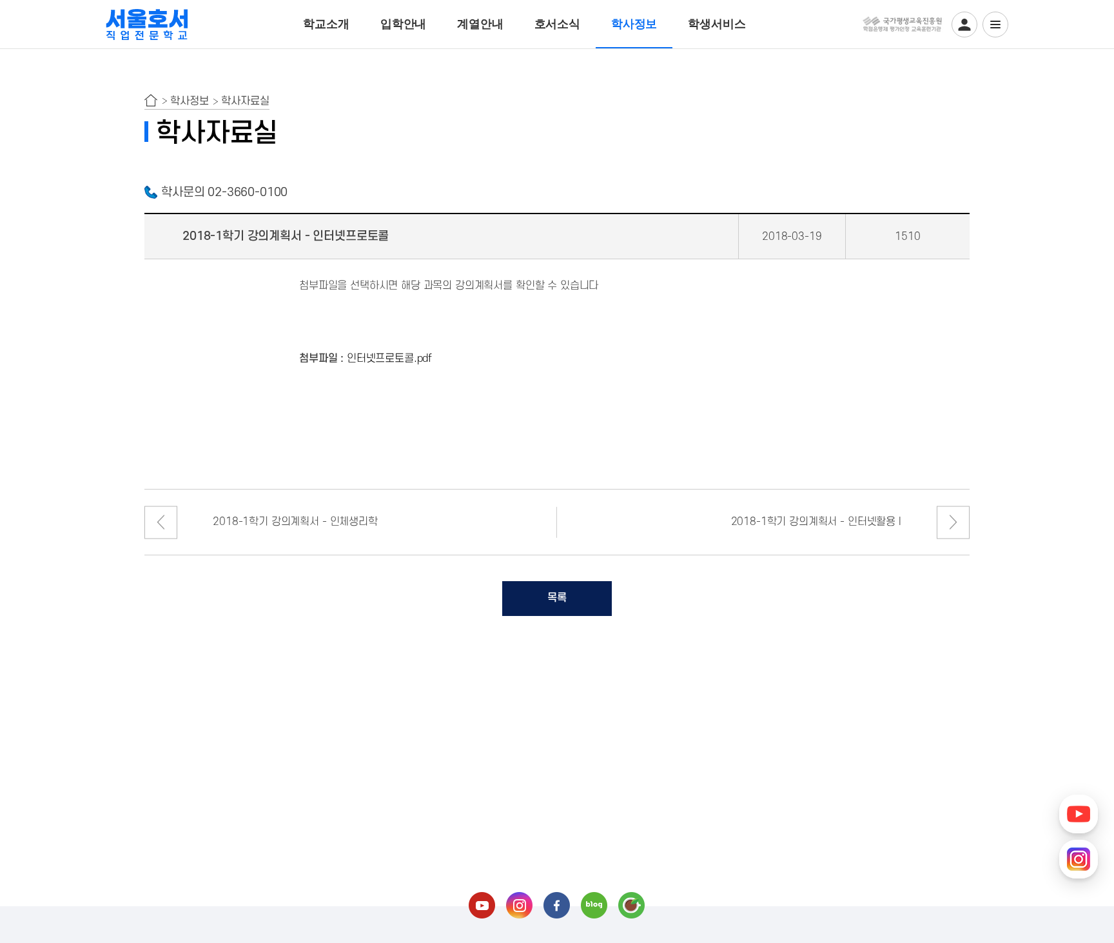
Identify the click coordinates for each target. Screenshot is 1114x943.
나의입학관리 (964, 24)
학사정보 (634, 23)
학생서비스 (716, 23)
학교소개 (326, 23)
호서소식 (557, 23)
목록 (557, 598)
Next (953, 522)
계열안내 (480, 23)
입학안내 (403, 23)
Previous (160, 522)
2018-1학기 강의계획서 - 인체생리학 (295, 522)
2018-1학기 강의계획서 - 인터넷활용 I (816, 522)
